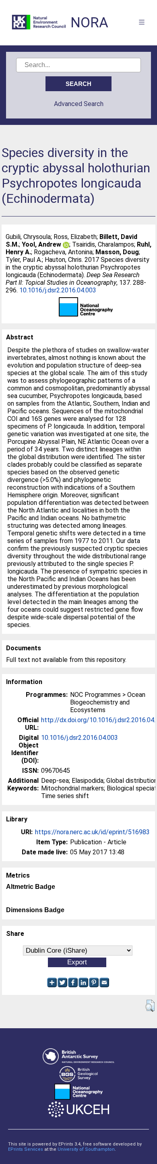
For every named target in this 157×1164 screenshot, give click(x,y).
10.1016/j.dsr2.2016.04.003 (57, 290)
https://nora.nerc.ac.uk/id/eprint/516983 (92, 832)
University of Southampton (86, 1149)
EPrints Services (25, 1149)
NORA (89, 22)
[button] (150, 1006)
